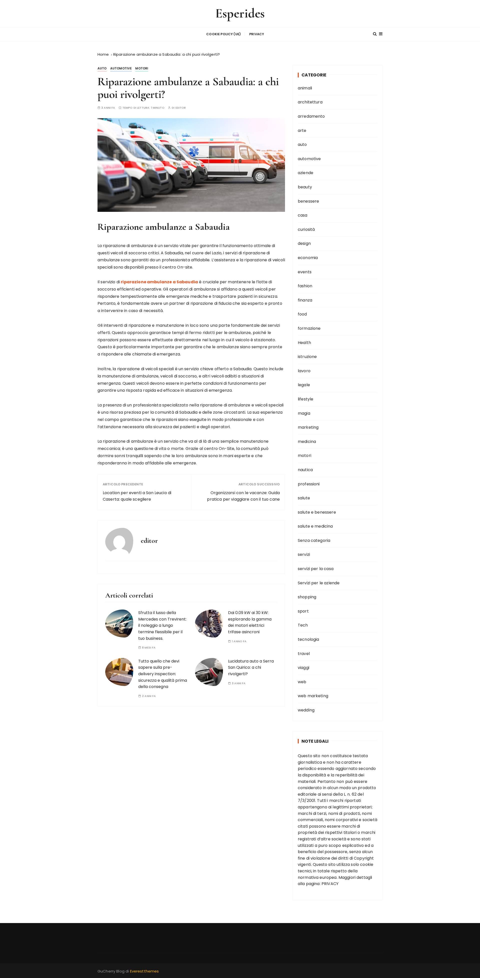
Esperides (240, 13)
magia (304, 413)
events (305, 272)
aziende (305, 173)
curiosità (306, 229)
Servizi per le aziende (319, 583)
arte (302, 130)
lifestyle (305, 399)
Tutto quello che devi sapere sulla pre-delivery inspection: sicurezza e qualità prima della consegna (162, 673)
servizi (304, 554)
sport (303, 611)
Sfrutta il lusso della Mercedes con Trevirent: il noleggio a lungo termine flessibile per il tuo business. (162, 625)
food (302, 314)
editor (181, 107)
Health (304, 342)
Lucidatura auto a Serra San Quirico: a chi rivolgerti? (251, 667)
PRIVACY (330, 884)
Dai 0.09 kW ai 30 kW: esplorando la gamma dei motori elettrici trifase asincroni (250, 622)
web (302, 682)
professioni (309, 484)
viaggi (303, 667)
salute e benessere (317, 512)
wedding (306, 710)
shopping (307, 597)
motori (141, 68)
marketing (308, 427)
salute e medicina (315, 526)
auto (102, 68)
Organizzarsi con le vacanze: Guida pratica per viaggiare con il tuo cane (243, 496)
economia (308, 258)
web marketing (313, 696)
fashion (305, 286)
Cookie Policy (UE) (223, 34)
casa (303, 215)
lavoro (304, 371)
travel (304, 653)
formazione (309, 328)
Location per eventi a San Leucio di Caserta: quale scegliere (137, 496)
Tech (303, 625)
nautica (305, 470)
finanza (305, 300)
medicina (307, 441)
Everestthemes (144, 971)
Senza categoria (314, 540)
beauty (305, 187)
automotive (121, 68)
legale (304, 385)
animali (305, 88)
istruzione (307, 356)
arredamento (311, 116)
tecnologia (308, 639)
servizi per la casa (316, 569)
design (304, 243)
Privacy (256, 34)
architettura (310, 102)
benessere (308, 201)
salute (304, 498)
